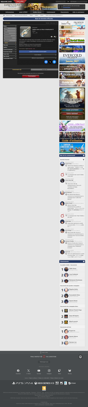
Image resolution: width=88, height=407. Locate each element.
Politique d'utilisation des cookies (56, 378)
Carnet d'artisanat (8, 49)
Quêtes (5, 47)
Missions (6, 45)
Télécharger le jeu (44, 362)
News (29, 373)
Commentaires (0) (16, 69)
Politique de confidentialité (43, 378)
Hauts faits (6, 54)
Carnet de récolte (8, 51)
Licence (26, 378)
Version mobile (45, 352)
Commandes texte (8, 58)
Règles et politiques (33, 378)
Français (74, 1)
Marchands (6, 56)
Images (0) (44, 69)
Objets (5, 26)
